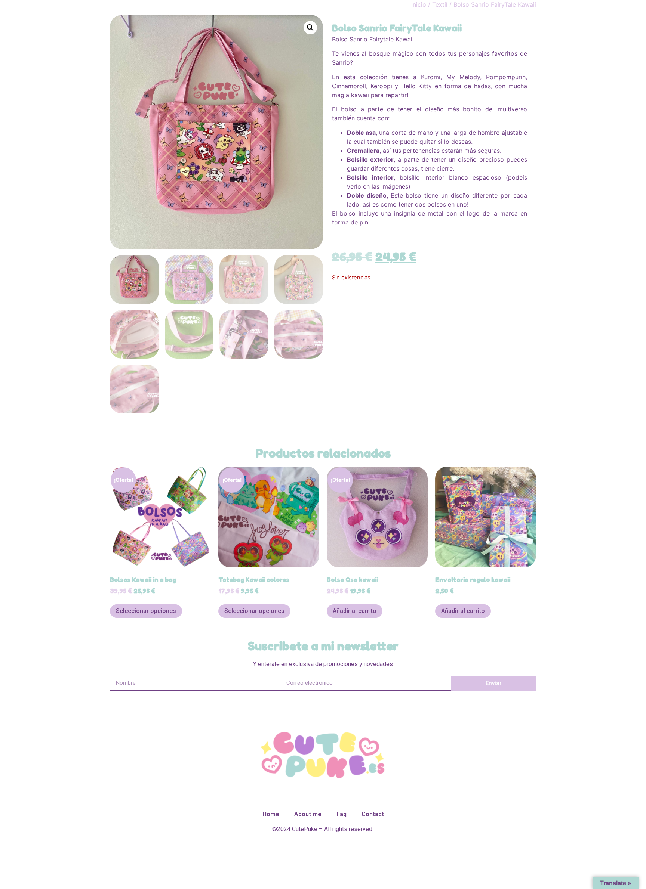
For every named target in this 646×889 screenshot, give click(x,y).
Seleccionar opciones (146, 610)
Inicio (418, 4)
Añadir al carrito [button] (354, 610)
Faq (341, 814)
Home (270, 814)
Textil (439, 4)
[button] (310, 27)
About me (308, 814)
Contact (373, 814)
